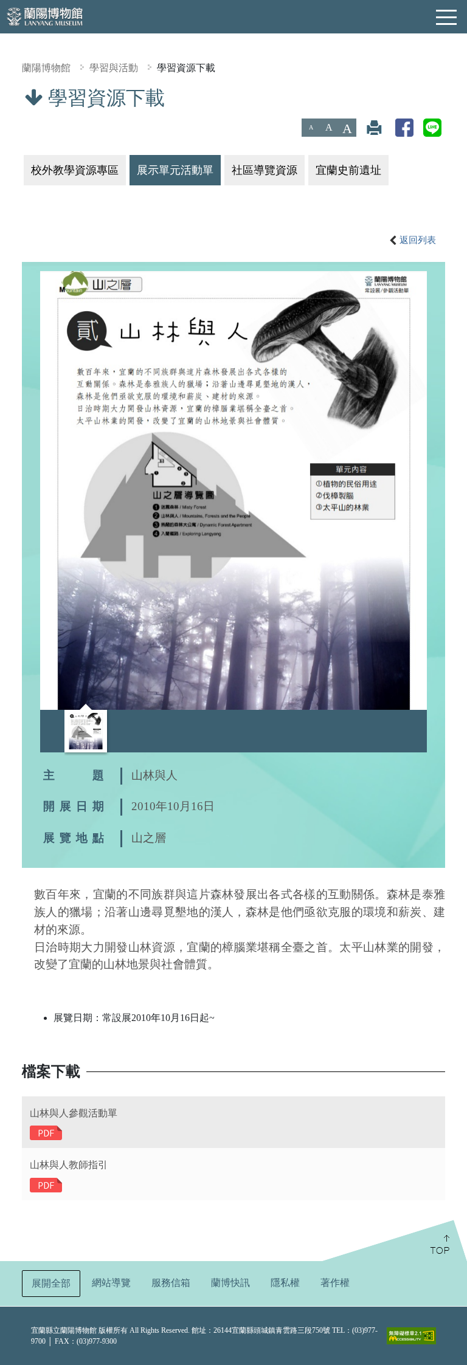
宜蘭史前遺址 (348, 170)
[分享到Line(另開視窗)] (432, 127)
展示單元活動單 (175, 170)
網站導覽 (111, 1282)
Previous (52, 729)
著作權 (335, 1282)
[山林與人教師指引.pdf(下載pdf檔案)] (46, 1184)
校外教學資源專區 (75, 170)
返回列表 (418, 240)
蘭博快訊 (230, 1282)
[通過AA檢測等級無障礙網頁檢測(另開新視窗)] (411, 1335)
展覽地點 (76, 837)
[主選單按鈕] (447, 17)
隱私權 (285, 1282)
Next (415, 729)
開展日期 (76, 806)
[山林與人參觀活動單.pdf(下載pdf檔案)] (46, 1132)
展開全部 (51, 1283)
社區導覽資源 (264, 170)
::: (4, 94)
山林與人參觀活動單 (73, 1113)
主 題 (76, 775)
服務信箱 (170, 1282)
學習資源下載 (186, 68)
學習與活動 (113, 68)
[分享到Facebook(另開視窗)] (404, 127)
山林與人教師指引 (69, 1165)
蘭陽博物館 (46, 68)
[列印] (374, 127)
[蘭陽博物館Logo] (45, 15)
